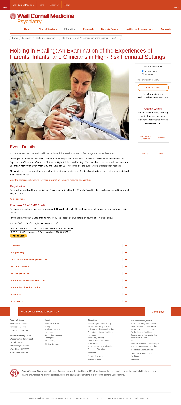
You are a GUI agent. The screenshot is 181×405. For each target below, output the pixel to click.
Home (13, 29)
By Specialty (151, 71)
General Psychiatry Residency (99, 323)
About (27, 29)
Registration (17, 186)
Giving (108, 398)
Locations (48, 332)
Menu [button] (5, 7)
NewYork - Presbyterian (114, 388)
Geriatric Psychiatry (95, 356)
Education (70, 29)
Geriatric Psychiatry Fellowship (100, 326)
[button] (176, 5)
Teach (67, 4)
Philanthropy (50, 340)
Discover (54, 4)
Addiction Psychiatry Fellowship (100, 346)
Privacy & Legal (57, 398)
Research (88, 29)
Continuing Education (96, 349)
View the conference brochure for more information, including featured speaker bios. (51, 179)
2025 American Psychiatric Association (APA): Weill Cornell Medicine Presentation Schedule (143, 324)
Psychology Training (96, 338)
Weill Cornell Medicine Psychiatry (40, 311)
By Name (149, 74)
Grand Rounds (93, 343)
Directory (118, 398)
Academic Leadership (53, 329)
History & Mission (52, 323)
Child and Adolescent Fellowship (101, 329)
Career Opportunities (53, 335)
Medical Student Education (98, 340)
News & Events (109, 29)
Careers (99, 398)
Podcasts (166, 29)
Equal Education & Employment (79, 398)
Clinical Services (47, 29)
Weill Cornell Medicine (23, 4)
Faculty (47, 326)
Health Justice (50, 338)
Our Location (14, 311)
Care (42, 4)
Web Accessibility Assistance (137, 398)
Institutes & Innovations (139, 29)
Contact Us (158, 311)
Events (133, 340)
